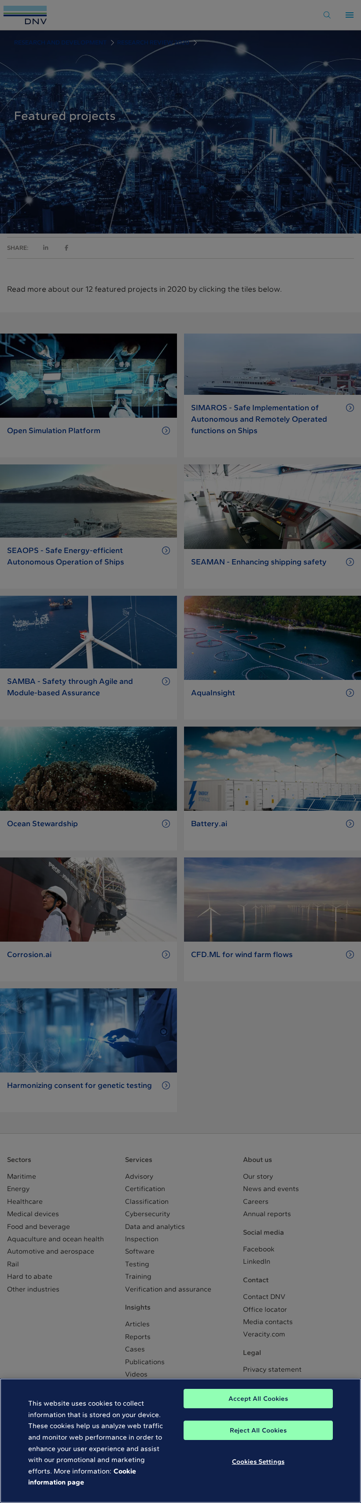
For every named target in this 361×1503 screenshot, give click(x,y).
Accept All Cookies (258, 1399)
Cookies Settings (258, 1462)
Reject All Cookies (258, 1430)
